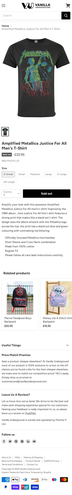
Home (5, 25)
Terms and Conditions (12, 464)
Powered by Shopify (41, 472)
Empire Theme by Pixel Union (16, 472)
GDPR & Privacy (51, 461)
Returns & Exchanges (12, 461)
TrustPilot (30, 413)
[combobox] (31, 15)
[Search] (65, 15)
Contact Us (32, 464)
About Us (6, 457)
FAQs (17, 457)
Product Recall (33, 461)
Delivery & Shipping (33, 457)
